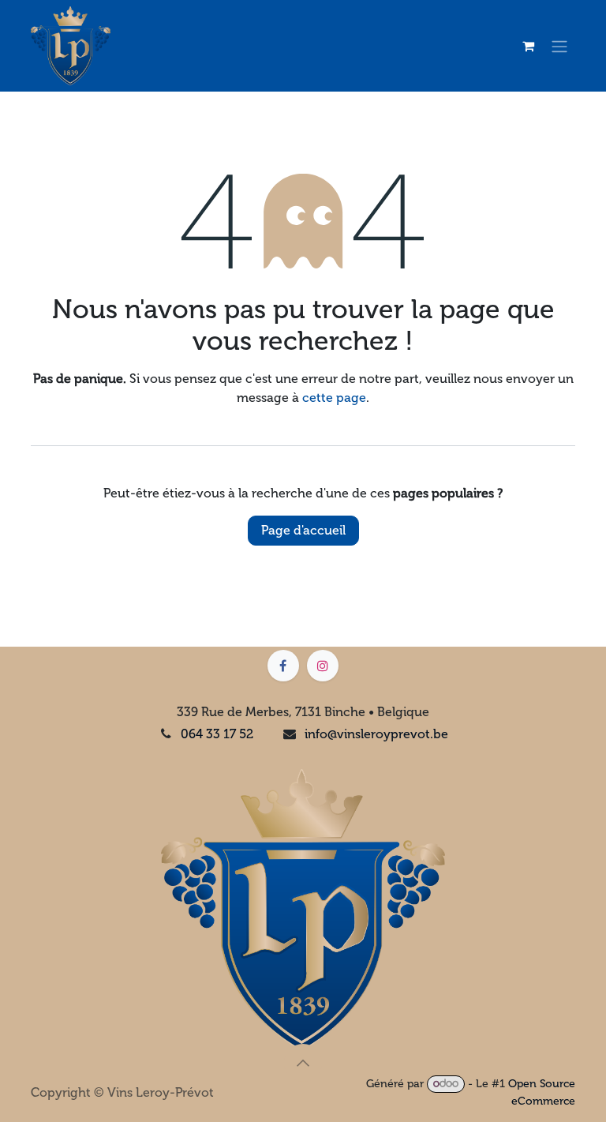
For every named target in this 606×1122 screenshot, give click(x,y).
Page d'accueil (303, 530)
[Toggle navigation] (559, 46)
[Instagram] (323, 665)
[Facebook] (283, 665)
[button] (303, 1063)
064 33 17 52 (217, 733)
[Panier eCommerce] (528, 46)
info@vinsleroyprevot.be (376, 733)
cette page (334, 397)
